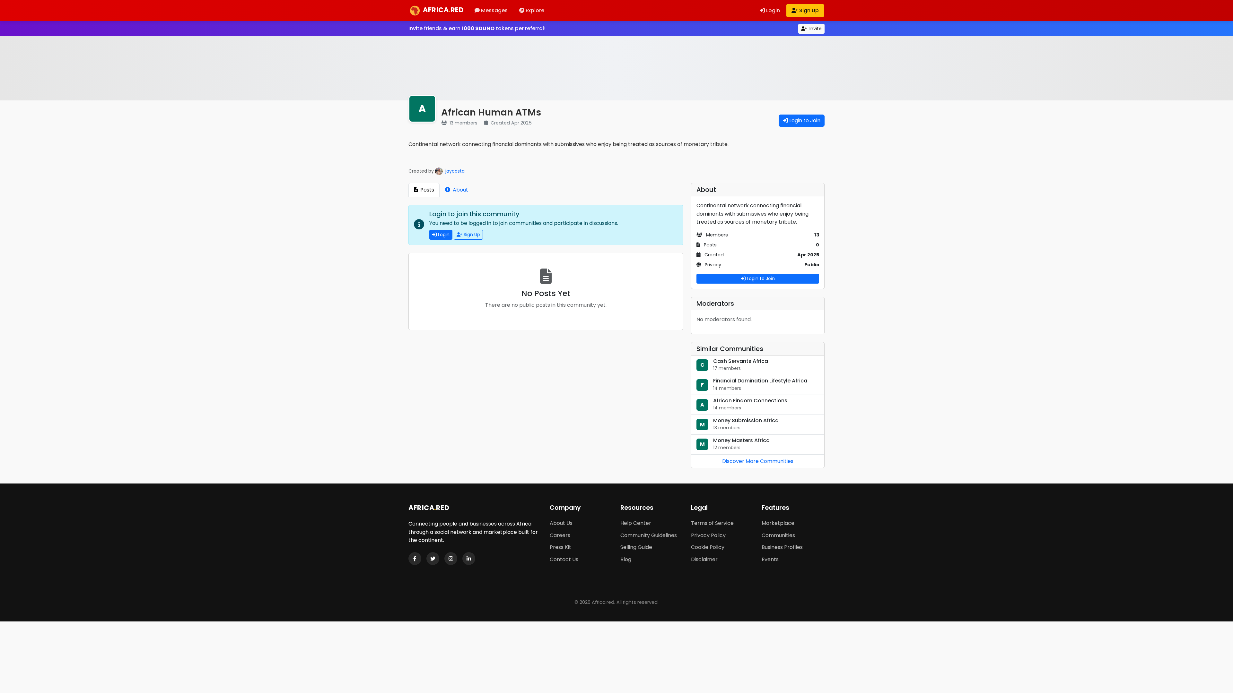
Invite (815, 28)
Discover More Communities (757, 461)
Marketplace (778, 523)
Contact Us (564, 559)
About (459, 189)
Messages (494, 10)
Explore (534, 10)
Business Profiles (782, 547)
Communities (778, 535)
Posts (426, 189)
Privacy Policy (708, 535)
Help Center (635, 523)
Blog (625, 559)
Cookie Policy (707, 547)
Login (772, 10)
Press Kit (560, 547)
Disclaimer (704, 559)
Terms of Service (712, 523)
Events (770, 559)
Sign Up (808, 10)
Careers (560, 535)
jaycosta (454, 171)
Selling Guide (636, 547)
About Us (561, 523)
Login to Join (804, 120)
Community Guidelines (648, 535)
